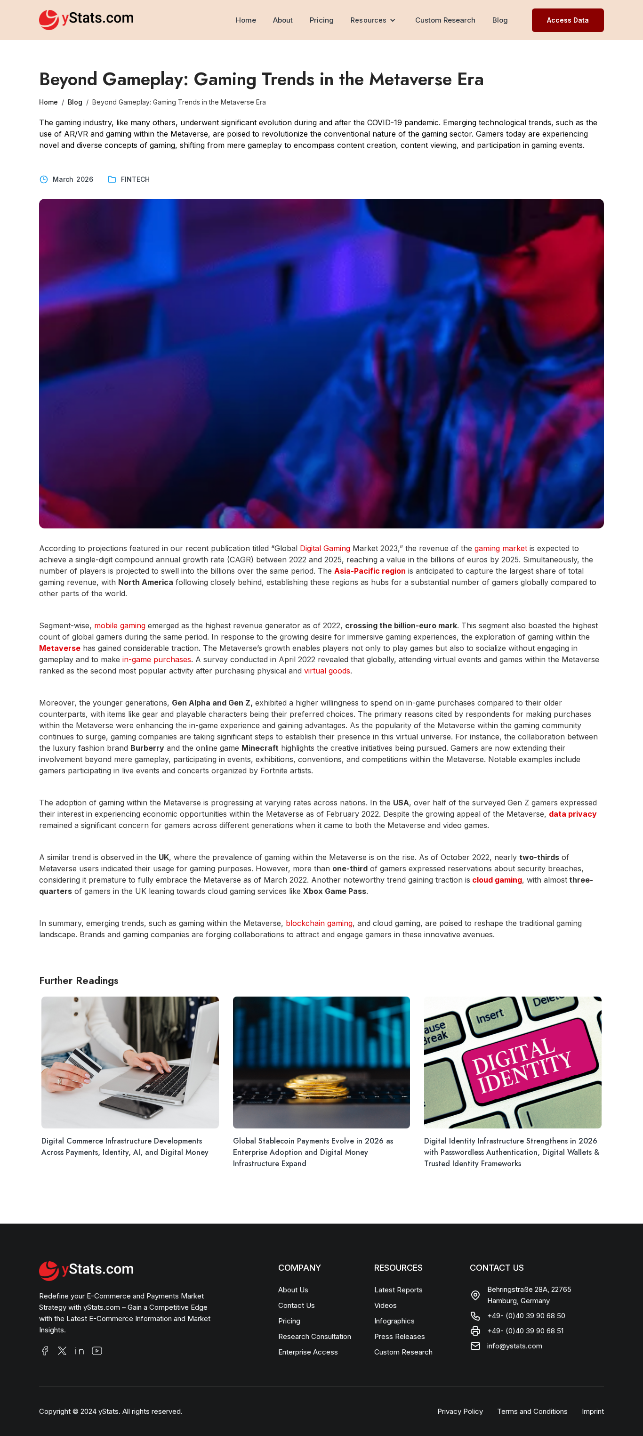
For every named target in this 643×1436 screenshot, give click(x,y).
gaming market (500, 548)
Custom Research (445, 20)
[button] (374, 20)
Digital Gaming (325, 548)
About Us (293, 1289)
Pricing (322, 20)
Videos (385, 1305)
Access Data (568, 20)
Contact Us (296, 1305)
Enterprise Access (308, 1351)
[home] (86, 20)
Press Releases (399, 1336)
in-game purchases (155, 659)
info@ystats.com (514, 1345)
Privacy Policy (460, 1411)
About (283, 20)
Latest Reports (398, 1289)
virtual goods (326, 670)
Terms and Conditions (532, 1411)
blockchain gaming (318, 923)
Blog (500, 20)
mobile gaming (119, 625)
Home (232, 20)
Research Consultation (314, 1336)
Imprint (593, 1411)
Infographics (394, 1320)
